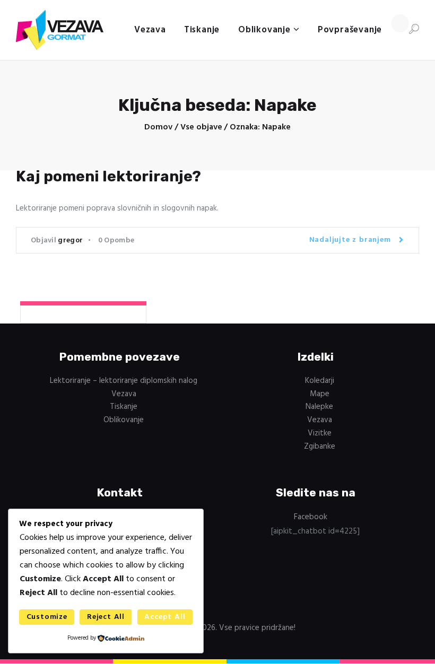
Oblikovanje (123, 420)
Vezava (123, 394)
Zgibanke (319, 446)
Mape (319, 394)
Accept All (164, 617)
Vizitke (320, 433)
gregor (70, 240)
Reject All (106, 617)
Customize (47, 617)
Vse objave (201, 127)
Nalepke (319, 406)
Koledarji (319, 380)
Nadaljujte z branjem (350, 240)
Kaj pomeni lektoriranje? (108, 176)
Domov (158, 127)
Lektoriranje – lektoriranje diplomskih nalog (123, 380)
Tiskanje (123, 406)
